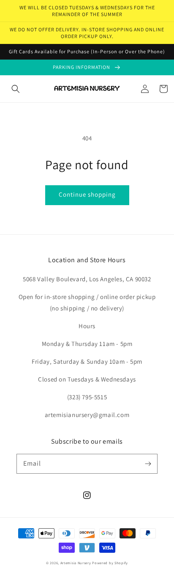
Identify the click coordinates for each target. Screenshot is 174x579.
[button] (15, 89)
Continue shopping (87, 194)
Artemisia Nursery (75, 562)
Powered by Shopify (110, 562)
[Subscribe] (148, 463)
